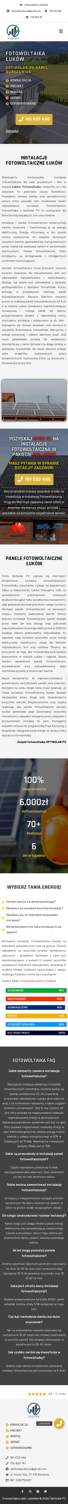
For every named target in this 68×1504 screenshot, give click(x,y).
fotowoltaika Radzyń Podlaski (38, 981)
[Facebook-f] (22, 1491)
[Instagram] (30, 1491)
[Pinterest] (38, 1491)
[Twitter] (46, 1491)
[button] (61, 31)
